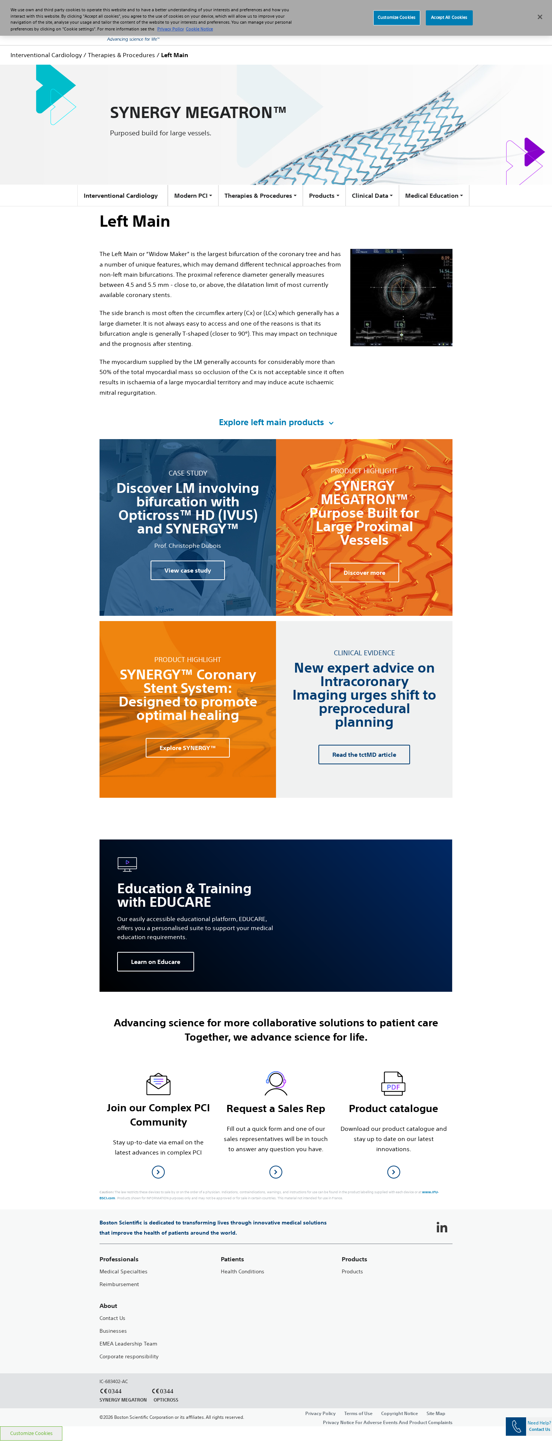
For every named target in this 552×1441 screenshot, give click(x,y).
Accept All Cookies (449, 18)
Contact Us (112, 1318)
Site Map (436, 1413)
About (108, 1305)
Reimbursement (119, 1284)
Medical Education (431, 195)
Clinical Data (370, 195)
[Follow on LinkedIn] (441, 1227)
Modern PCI (191, 195)
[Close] (540, 17)
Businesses (113, 1331)
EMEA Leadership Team (128, 1344)
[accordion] (276, 422)
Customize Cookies (31, 1433)
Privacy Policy (320, 1413)
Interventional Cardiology (46, 55)
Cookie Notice (199, 29)
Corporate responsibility (129, 1356)
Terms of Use (358, 1413)
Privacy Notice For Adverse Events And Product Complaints (387, 1422)
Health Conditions (242, 1271)
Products (322, 195)
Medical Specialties (124, 1271)
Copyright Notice (399, 1413)
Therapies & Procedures (121, 55)
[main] (276, 738)
